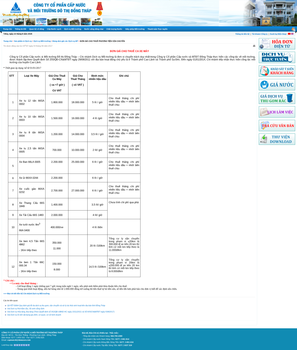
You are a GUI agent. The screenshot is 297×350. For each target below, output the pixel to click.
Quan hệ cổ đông (36, 29)
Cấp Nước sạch (54, 29)
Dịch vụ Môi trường (72, 29)
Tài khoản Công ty (260, 34)
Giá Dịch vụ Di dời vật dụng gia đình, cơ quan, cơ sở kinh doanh (34, 315)
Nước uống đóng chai (93, 29)
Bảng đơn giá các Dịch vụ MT (65, 41)
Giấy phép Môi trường (134, 29)
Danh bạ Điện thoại (278, 34)
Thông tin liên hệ (242, 34)
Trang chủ (7, 29)
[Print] (254, 45)
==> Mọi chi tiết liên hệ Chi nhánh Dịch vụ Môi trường (26, 294)
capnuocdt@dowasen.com (19, 340)
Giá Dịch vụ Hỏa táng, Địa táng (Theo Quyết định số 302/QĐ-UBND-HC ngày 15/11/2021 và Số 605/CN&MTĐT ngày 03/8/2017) (60, 312)
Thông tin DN (20, 29)
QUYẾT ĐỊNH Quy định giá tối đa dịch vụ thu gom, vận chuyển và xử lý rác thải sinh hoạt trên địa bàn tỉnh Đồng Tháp (56, 305)
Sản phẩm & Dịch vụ (23, 41)
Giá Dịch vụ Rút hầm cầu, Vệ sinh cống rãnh (25, 309)
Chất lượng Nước (114, 29)
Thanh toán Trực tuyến (157, 29)
